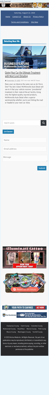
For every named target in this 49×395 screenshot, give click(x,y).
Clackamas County (13, 326)
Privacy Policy (38, 16)
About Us (27, 16)
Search (43, 123)
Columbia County (36, 326)
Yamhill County (37, 332)
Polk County (42, 329)
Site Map (34, 22)
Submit (42, 168)
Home (7, 16)
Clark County (25, 326)
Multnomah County (9, 329)
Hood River (21, 329)
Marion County (31, 329)
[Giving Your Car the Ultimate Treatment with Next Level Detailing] (24, 57)
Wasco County (11, 332)
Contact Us (16, 16)
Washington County (24, 332)
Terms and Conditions (20, 22)
